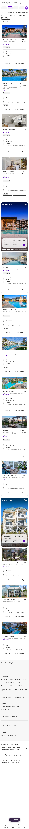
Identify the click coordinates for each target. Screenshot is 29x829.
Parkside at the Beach (9, 129)
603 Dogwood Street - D (9, 476)
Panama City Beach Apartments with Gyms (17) (13, 682)
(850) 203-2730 (6, 394)
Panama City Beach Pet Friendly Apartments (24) (13, 697)
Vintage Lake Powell (8, 171)
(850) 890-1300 (6, 603)
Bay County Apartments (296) (8, 726)
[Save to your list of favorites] (24, 27)
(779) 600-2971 (6, 313)
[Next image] (26, 31)
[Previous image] (3, 31)
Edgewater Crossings (8, 391)
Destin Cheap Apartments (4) (8, 710)
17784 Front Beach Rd (9, 636)
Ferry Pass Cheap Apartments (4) (9, 716)
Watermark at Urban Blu (9, 309)
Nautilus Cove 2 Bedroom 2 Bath (12, 563)
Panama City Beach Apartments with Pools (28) (12, 686)
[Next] (26, 8)
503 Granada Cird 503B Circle (11, 599)
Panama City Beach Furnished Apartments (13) (12, 694)
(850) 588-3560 (6, 132)
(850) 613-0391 (6, 270)
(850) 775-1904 (6, 566)
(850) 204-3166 (6, 436)
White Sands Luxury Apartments (11, 352)
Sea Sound (6, 430)
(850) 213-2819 (6, 90)
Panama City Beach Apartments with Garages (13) (13, 679)
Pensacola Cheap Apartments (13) (9, 713)
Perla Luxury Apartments (9, 39)
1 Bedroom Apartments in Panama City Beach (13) (13, 670)
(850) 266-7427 (6, 355)
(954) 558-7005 (6, 639)
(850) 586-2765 (6, 479)
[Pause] (25, 205)
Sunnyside (5, 267)
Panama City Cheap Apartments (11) (10, 706)
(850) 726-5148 (6, 177)
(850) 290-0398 (6, 44)
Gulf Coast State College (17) (8, 735)
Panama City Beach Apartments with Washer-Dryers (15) (14, 690)
